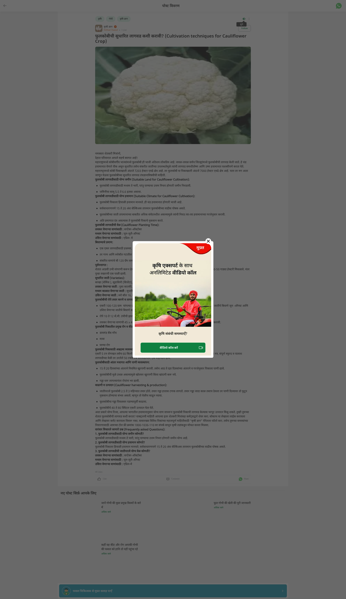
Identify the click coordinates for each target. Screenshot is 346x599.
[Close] (208, 241)
